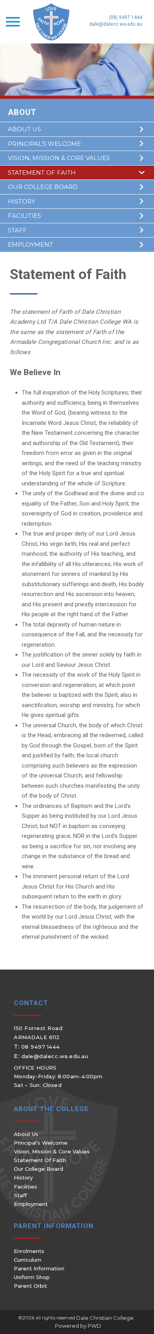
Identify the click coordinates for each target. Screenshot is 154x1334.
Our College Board (43, 187)
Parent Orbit (30, 1286)
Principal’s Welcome (44, 143)
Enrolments (29, 1251)
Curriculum (27, 1260)
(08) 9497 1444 (125, 17)
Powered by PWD (78, 1326)
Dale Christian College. (105, 1318)
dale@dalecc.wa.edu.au (115, 24)
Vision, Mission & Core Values (59, 158)
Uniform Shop (32, 1277)
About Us (24, 129)
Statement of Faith (42, 172)
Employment (30, 244)
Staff (17, 230)
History (21, 201)
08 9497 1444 (40, 1046)
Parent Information (39, 1268)
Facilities (24, 215)
